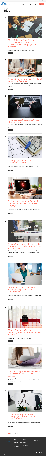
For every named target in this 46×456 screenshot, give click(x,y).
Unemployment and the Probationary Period (19, 161)
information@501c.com (18, 442)
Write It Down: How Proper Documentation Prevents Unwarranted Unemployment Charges (22, 43)
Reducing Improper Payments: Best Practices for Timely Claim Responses (24, 373)
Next (18, 433)
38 (15, 433)
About (24, 442)
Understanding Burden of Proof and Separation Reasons (25, 80)
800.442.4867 (16, 446)
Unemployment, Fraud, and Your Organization (23, 121)
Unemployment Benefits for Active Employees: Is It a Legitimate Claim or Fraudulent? (25, 246)
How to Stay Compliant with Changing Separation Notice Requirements (21, 289)
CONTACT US (37, 440)
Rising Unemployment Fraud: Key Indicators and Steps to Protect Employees (24, 203)
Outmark (6, 454)
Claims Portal (25, 445)
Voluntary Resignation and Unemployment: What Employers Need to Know (24, 416)
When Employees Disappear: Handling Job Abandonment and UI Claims (25, 332)
